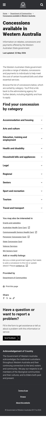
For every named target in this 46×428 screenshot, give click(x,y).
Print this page (11, 286)
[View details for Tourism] (41, 199)
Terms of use (23, 391)
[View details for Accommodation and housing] (41, 120)
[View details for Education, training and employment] (41, 138)
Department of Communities (21, 13)
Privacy (23, 397)
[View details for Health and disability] (41, 148)
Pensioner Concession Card (14, 237)
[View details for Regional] (41, 174)
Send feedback (10, 338)
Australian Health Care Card (15, 227)
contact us (20, 265)
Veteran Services (10, 246)
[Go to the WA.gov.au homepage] (23, 4)
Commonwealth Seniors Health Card (18, 232)
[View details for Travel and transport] (41, 208)
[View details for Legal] (41, 165)
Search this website (41, 4)
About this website (23, 403)
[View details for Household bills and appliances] (41, 157)
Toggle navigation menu (4, 4)
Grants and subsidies (12, 223)
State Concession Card (12, 241)
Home (5, 13)
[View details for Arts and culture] (41, 128)
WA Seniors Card (10, 251)
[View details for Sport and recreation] (41, 191)
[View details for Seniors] (41, 182)
